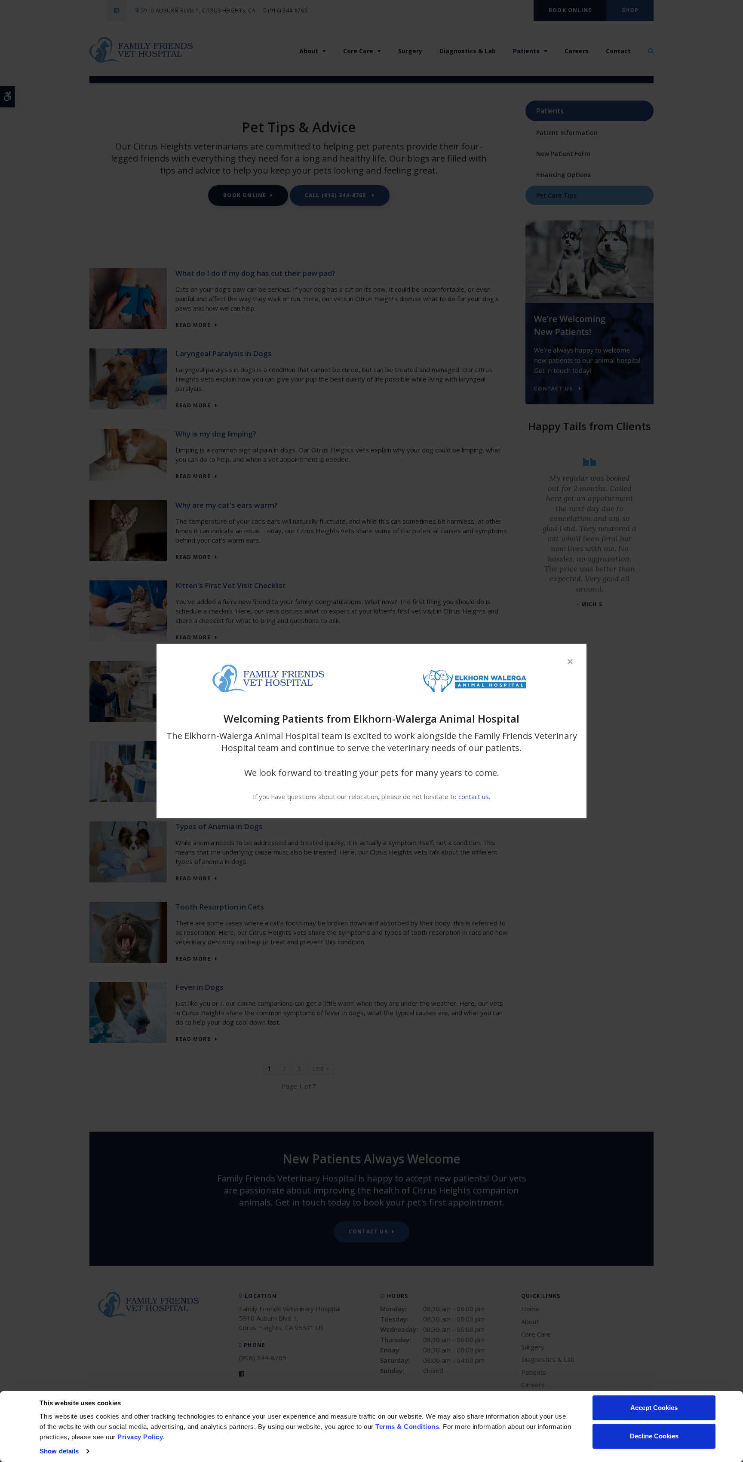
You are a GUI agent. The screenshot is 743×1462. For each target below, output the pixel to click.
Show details (59, 1451)
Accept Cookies (654, 1407)
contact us (473, 796)
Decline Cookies (654, 1436)
